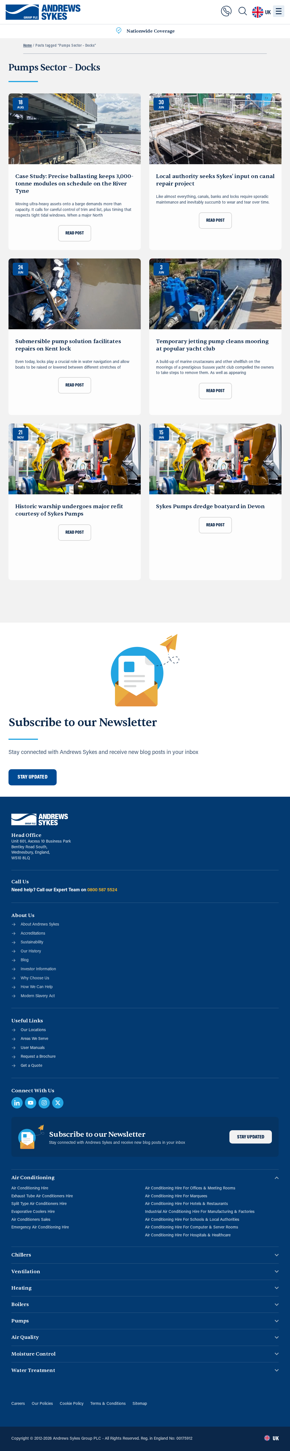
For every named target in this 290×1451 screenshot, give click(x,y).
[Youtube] (30, 1102)
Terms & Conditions (108, 1404)
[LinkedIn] (17, 1102)
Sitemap (140, 1404)
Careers (18, 1404)
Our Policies (42, 1404)
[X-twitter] (57, 1102)
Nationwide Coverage (151, 31)
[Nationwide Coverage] (118, 31)
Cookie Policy (72, 1404)
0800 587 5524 (102, 890)
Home (27, 46)
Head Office (26, 835)
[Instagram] (44, 1102)
